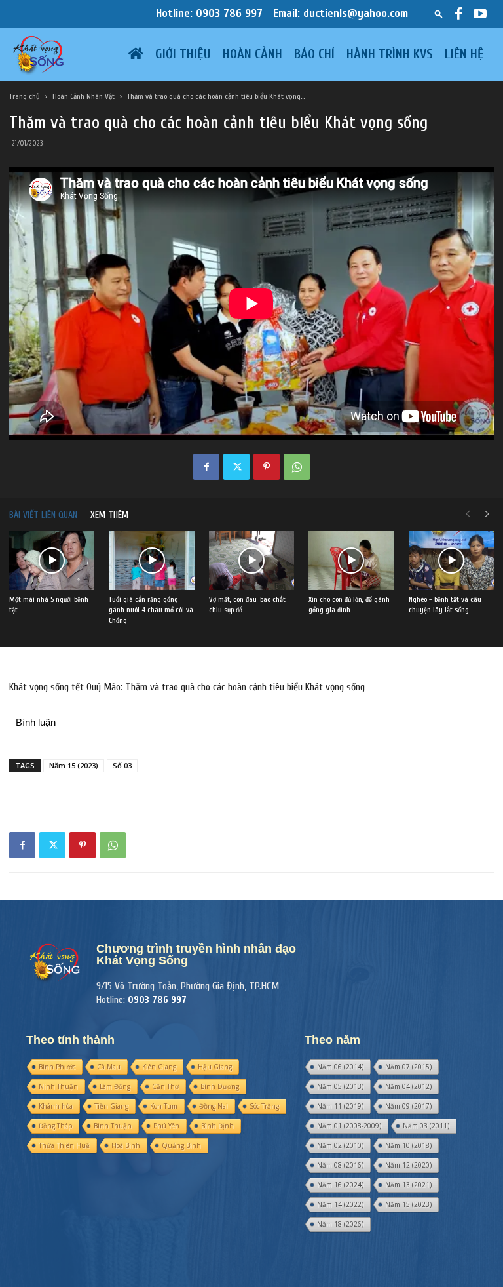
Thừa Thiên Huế (64, 1145)
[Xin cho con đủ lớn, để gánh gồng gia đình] (351, 560)
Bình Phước (57, 1066)
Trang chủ (24, 96)
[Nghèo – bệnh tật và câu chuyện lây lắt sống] (451, 560)
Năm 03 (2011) (426, 1125)
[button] (439, 13)
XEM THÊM (109, 515)
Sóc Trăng (264, 1106)
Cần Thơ (165, 1086)
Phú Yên (166, 1125)
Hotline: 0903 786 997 (209, 13)
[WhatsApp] (297, 467)
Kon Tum (163, 1106)
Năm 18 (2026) (340, 1224)
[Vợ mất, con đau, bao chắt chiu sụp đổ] (251, 560)
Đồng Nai (213, 1106)
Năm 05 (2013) (340, 1086)
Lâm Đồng (115, 1086)
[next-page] (487, 515)
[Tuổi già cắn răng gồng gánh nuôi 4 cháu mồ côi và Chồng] (151, 560)
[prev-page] (467, 515)
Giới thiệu (183, 54)
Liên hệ (464, 54)
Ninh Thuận (58, 1086)
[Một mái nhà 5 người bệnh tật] (51, 560)
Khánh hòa (56, 1106)
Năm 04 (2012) (408, 1086)
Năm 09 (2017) (408, 1106)
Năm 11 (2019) (340, 1106)
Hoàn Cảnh (252, 54)
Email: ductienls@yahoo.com (340, 13)
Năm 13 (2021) (408, 1184)
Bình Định (217, 1125)
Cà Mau (109, 1066)
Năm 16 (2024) (340, 1184)
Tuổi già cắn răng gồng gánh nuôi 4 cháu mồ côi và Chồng (151, 610)
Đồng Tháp (55, 1125)
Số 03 (122, 765)
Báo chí (314, 54)
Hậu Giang (215, 1066)
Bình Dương (219, 1086)
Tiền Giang (111, 1106)
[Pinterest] (266, 467)
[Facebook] (458, 14)
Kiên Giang (159, 1066)
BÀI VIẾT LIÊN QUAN (43, 515)
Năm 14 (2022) (340, 1204)
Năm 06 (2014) (340, 1066)
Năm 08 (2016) (340, 1165)
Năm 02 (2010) (340, 1145)
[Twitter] (236, 467)
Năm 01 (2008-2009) (349, 1125)
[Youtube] (480, 14)
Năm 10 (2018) (408, 1145)
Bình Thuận (113, 1125)
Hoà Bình (125, 1145)
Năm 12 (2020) (408, 1165)
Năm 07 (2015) (408, 1066)
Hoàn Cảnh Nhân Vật (83, 96)
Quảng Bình (181, 1145)
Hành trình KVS (389, 54)
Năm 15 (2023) (73, 765)
